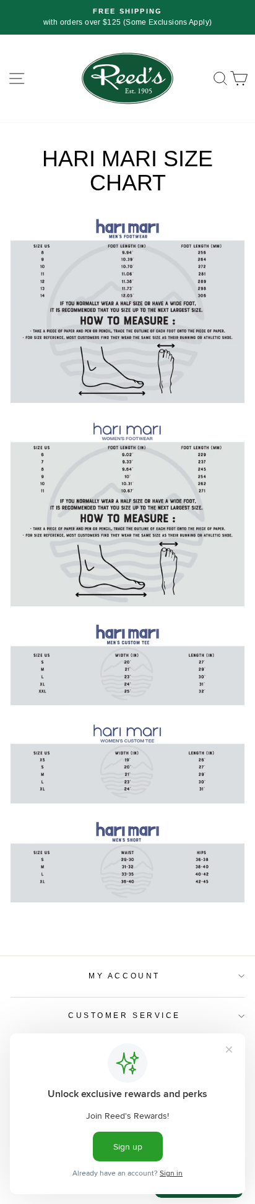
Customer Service (124, 1015)
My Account (124, 976)
